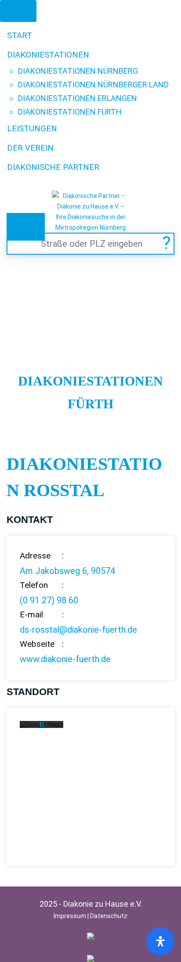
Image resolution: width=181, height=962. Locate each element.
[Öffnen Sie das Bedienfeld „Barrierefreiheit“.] (160, 941)
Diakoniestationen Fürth (70, 111)
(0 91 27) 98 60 (49, 600)
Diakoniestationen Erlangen (77, 98)
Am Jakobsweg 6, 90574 (67, 571)
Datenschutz (108, 915)
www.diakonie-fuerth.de (65, 659)
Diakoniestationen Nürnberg (78, 71)
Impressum (70, 915)
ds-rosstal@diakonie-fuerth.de (78, 629)
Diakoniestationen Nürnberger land (93, 84)
